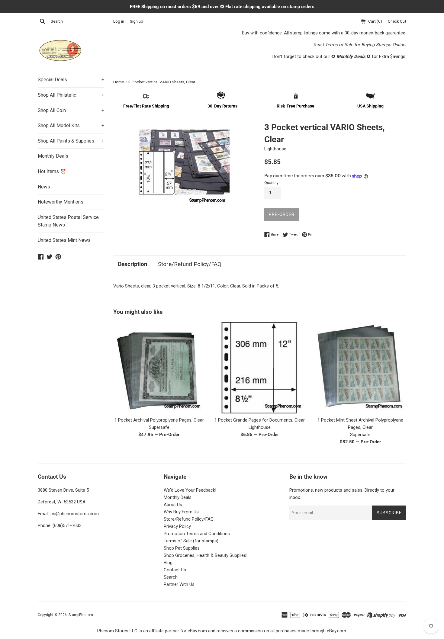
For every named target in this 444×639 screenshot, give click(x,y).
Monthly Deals (53, 156)
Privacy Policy (177, 526)
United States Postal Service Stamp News (68, 221)
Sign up (136, 21)
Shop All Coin (71, 110)
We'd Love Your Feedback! (190, 490)
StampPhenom (81, 615)
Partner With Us (179, 584)
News (44, 187)
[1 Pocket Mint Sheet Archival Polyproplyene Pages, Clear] (360, 367)
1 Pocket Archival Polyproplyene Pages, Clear (159, 420)
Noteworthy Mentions (60, 202)
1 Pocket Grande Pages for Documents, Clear (259, 420)
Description (132, 264)
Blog (168, 562)
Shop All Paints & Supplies (71, 141)
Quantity (271, 183)
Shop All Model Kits (71, 125)
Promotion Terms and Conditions (197, 533)
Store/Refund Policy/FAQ (189, 264)
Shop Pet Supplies (182, 548)
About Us (173, 504)
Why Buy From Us (181, 512)
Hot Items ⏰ (52, 171)
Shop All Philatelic (71, 95)
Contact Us (175, 570)
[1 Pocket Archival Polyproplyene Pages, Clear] (159, 367)
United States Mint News (64, 240)
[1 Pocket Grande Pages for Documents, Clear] (259, 367)
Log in (118, 21)
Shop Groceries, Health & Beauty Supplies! (205, 555)
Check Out (397, 21)
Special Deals (71, 79)
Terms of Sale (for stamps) (191, 541)
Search (171, 577)
